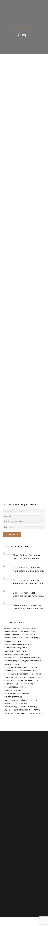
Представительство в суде (12, 822)
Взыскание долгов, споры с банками (16, 807)
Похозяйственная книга (15, 687)
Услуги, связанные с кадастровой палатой (18, 832)
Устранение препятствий (15, 713)
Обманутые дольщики (14, 677)
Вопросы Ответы (9, 848)
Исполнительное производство (18, 644)
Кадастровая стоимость (15, 651)
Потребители (28, 684)
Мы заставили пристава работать (22, 176)
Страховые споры (29, 707)
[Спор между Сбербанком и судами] (26, 402)
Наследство (10, 671)
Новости (12, 305)
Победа (9, 680)
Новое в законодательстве (16, 674)
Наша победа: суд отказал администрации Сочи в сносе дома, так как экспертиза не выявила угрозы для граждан (29, 607)
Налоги (36, 667)
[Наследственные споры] (26, 462)
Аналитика (29, 628)
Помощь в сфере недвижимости (14, 817)
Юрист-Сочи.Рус (15, 902)
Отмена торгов (35, 677)
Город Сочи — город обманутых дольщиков (22, 116)
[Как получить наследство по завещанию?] (26, 282)
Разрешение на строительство (17, 693)
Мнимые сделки (12, 664)
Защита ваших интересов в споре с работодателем (24, 371)
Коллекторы (10, 658)
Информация (33, 638)
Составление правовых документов (16, 827)
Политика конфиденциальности (14, 873)
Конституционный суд (30, 658)
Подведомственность (28, 680)
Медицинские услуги (32, 661)
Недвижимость (27, 671)
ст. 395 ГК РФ (36, 713)
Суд (7, 710)
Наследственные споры (26, 490)
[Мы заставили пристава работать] (26, 147)
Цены (5, 858)
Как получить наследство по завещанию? (25, 311)
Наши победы (15, 111)
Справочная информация (11, 868)
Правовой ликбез (12, 690)
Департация (29, 635)
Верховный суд (28, 631)
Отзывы (5, 853)
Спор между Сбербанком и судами (24, 431)
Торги (37, 710)
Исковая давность (12, 641)
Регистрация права (13, 697)
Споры (8, 703)
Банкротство (10, 631)
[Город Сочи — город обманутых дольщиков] (26, 87)
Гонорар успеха (11, 635)
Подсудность (11, 684)
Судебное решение (21, 710)
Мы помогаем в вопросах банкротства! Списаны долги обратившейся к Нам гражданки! (29, 569)
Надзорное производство (16, 667)
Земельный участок (13, 638)
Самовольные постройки (15, 700)
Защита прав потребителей (12, 812)
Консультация (11, 661)
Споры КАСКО (22, 703)
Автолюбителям (12, 628)
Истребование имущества (15, 648)
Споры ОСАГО (10, 707)
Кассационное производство (17, 654)
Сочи (34, 700)
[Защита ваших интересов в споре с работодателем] (26, 342)
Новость (36, 674)
